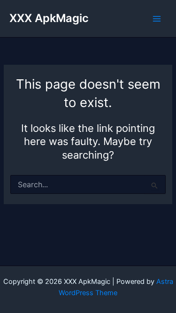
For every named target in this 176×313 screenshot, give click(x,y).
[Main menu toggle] (157, 19)
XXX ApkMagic (49, 18)
